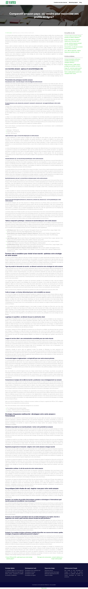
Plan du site (44, 588)
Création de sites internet (60, 2)
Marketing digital (73, 2)
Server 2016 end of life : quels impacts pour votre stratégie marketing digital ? (19, 557)
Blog (80, 2)
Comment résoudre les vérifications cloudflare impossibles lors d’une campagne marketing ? (72, 61)
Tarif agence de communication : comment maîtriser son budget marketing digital (49, 557)
